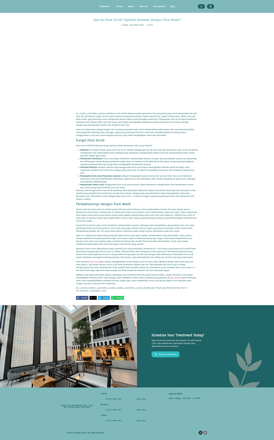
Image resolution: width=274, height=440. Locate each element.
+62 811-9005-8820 (113, 421)
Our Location (159, 6)
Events (131, 6)
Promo (119, 6)
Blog (173, 6)
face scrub (94, 262)
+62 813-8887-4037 (113, 410)
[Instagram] (201, 433)
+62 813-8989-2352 (113, 399)
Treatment (104, 6)
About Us (143, 6)
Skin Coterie (175, 278)
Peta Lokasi (141, 399)
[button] (82, 298)
